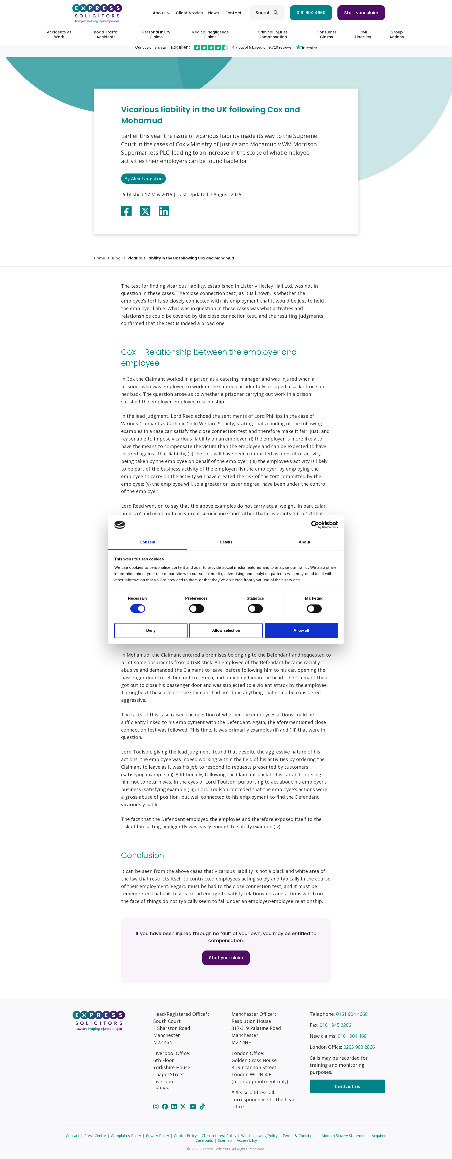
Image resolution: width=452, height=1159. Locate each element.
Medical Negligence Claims (210, 34)
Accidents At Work (59, 34)
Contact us (347, 1086)
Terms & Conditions (299, 1135)
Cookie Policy (185, 1135)
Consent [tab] (147, 542)
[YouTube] (193, 1106)
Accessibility (247, 1140)
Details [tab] (226, 542)
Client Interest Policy (219, 1135)
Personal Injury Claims (156, 34)
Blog (116, 258)
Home (99, 258)
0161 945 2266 (335, 1025)
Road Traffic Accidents (106, 34)
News (213, 13)
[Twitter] (184, 1106)
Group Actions (396, 34)
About (159, 13)
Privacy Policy (157, 1135)
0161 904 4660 (311, 13)
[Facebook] (166, 1106)
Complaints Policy (126, 1135)
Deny (151, 630)
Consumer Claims (326, 34)
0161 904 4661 (353, 1036)
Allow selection (226, 630)
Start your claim (361, 13)
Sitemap (225, 1140)
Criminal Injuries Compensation (273, 34)
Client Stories (189, 13)
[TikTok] (202, 1106)
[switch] (196, 609)
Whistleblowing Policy (259, 1135)
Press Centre (95, 1135)
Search (263, 13)
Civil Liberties (363, 34)
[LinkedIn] (174, 1106)
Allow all (301, 630)
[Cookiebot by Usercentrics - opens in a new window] (315, 525)
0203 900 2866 (359, 1047)
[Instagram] (156, 1106)
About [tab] (304, 542)
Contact (233, 13)
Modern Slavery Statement (344, 1135)
